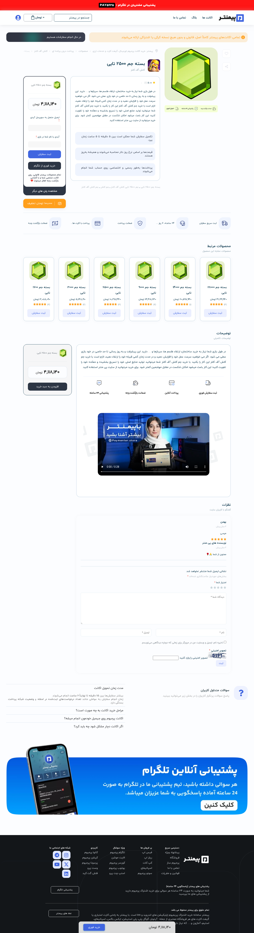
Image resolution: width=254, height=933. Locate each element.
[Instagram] (66, 855)
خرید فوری (94, 927)
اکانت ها (207, 18)
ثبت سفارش (44, 154)
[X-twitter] (66, 864)
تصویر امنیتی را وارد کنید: (193, 658)
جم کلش (104, 187)
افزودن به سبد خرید (47, 386)
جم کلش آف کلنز (89, 187)
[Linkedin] (66, 874)
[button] (73, 18)
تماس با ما (179, 18)
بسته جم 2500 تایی (150, 187)
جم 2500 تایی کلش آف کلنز (125, 187)
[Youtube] (57, 864)
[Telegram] (57, 855)
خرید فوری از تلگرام (44, 166)
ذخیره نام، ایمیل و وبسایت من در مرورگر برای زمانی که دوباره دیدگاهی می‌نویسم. (182, 642)
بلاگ (194, 18)
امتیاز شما (220, 582)
